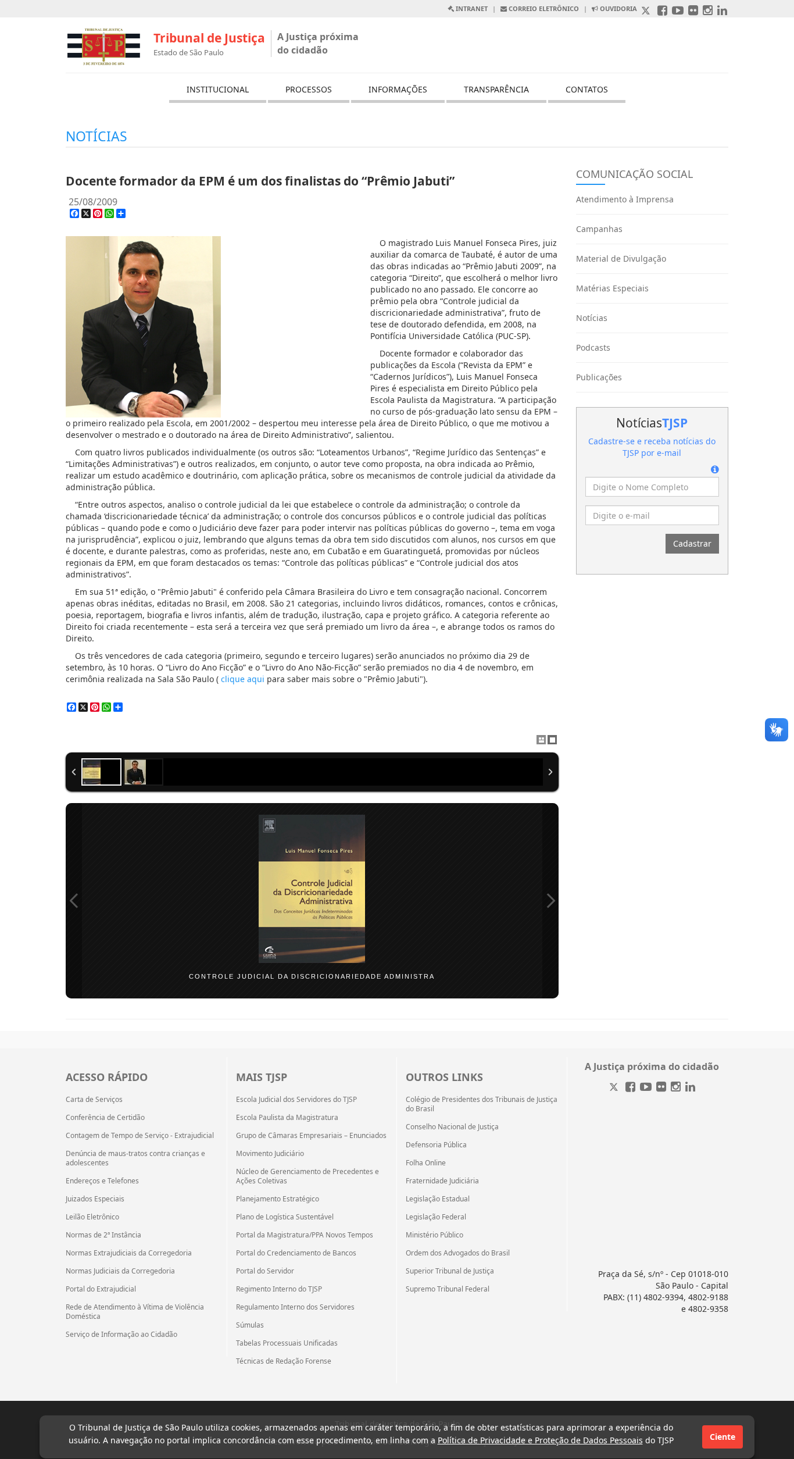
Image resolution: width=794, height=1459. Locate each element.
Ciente (722, 1436)
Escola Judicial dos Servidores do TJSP (296, 1099)
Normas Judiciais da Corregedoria (120, 1271)
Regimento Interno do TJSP (279, 1289)
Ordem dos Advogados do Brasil (458, 1253)
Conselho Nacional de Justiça (452, 1127)
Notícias (591, 317)
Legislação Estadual (438, 1199)
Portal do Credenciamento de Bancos (296, 1253)
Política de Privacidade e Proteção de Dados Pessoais (540, 1440)
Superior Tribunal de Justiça (450, 1271)
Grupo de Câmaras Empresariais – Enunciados (311, 1135)
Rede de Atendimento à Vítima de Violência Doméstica (135, 1312)
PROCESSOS (308, 89)
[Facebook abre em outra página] (662, 11)
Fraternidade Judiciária (442, 1181)
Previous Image (74, 900)
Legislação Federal (436, 1217)
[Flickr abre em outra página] (693, 11)
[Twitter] (615, 1087)
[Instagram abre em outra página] (708, 11)
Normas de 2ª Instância (103, 1235)
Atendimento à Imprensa (625, 199)
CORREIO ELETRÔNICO (543, 8)
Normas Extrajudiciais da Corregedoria (129, 1253)
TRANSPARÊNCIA (496, 89)
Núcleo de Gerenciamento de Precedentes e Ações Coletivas (307, 1176)
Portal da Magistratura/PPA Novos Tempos (304, 1235)
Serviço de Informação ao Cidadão (121, 1334)
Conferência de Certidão (105, 1117)
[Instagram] (676, 1087)
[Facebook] (630, 1087)
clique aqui (242, 678)
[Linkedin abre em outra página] (722, 11)
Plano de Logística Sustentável (285, 1217)
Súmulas (250, 1325)
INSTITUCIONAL (218, 89)
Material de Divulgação (621, 258)
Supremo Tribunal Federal (447, 1289)
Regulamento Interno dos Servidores (295, 1307)
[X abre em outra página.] (647, 11)
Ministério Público (434, 1235)
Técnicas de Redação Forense (283, 1361)
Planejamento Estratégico (277, 1199)
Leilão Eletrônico (92, 1217)
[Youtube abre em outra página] (678, 11)
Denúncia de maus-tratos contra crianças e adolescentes (135, 1158)
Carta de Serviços (94, 1099)
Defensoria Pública (436, 1145)
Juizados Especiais (95, 1199)
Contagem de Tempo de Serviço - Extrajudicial (140, 1135)
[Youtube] (646, 1087)
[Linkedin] (690, 1087)
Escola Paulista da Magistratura (287, 1117)
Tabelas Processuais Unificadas (287, 1343)
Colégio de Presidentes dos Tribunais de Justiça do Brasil (481, 1104)
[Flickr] (661, 1087)
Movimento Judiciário (270, 1153)
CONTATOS (587, 89)
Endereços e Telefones (102, 1181)
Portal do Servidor (265, 1271)
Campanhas (599, 228)
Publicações (599, 377)
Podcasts (593, 347)
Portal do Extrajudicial (101, 1289)
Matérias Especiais (612, 288)
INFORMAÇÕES (398, 89)
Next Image (550, 900)
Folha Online (426, 1163)
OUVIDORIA (617, 8)
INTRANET (471, 8)
